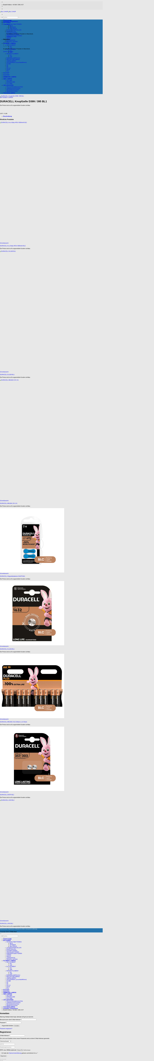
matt (11, 48)
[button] (6, 24)
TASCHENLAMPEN (9, 93)
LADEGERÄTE (10, 40)
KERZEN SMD (10, 82)
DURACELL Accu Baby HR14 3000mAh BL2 (13, 245)
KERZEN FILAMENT (12, 53)
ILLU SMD (9, 83)
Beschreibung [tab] (7, 116)
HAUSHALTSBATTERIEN (14, 24)
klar (11, 46)
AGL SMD (9, 80)
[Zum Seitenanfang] (0, 933)
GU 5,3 (8, 68)
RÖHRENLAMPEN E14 (13, 58)
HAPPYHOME (7, 20)
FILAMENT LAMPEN (9, 43)
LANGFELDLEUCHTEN (13, 88)
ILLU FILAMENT (11, 49)
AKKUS (8, 38)
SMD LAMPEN (7, 79)
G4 (7, 65)
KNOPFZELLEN (11, 949)
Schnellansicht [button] (4, 243)
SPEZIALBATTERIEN (12, 34)
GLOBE (8, 64)
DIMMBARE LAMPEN (9, 77)
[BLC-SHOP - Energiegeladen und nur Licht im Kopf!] (8, 11)
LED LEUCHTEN (8, 85)
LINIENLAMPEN (11, 61)
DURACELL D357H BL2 (7, 794)
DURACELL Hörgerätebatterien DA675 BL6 (12, 576)
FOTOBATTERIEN (11, 33)
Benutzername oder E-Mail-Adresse (10, 1019)
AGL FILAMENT (11, 45)
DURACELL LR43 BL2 (6, 923)
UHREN (8, 37)
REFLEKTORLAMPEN (13, 59)
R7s (7, 71)
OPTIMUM (13, 27)
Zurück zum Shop (11, 36)
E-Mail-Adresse (5, 1035)
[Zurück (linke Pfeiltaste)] (0, 1060)
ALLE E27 (6, 73)
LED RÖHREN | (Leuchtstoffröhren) (16, 62)
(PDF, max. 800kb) (8, 1050)
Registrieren (3, 1056)
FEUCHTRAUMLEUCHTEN (14, 87)
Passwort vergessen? (6, 1028)
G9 (7, 66)
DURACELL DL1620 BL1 (7, 374)
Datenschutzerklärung (15, 1053)
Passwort (3, 1022)
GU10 (8, 69)
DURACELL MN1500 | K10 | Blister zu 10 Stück (13, 722)
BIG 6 (11, 943)
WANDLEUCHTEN (11, 91)
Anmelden (16, 1025)
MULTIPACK (13, 28)
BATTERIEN (7, 22)
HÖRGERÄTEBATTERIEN (14, 35)
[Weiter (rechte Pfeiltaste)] (2, 1060)
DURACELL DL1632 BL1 (7, 649)
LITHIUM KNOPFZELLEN (13, 30)
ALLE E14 (6, 75)
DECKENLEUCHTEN (12, 90)
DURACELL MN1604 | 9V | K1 (8, 503)
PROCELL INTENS (12, 41)
